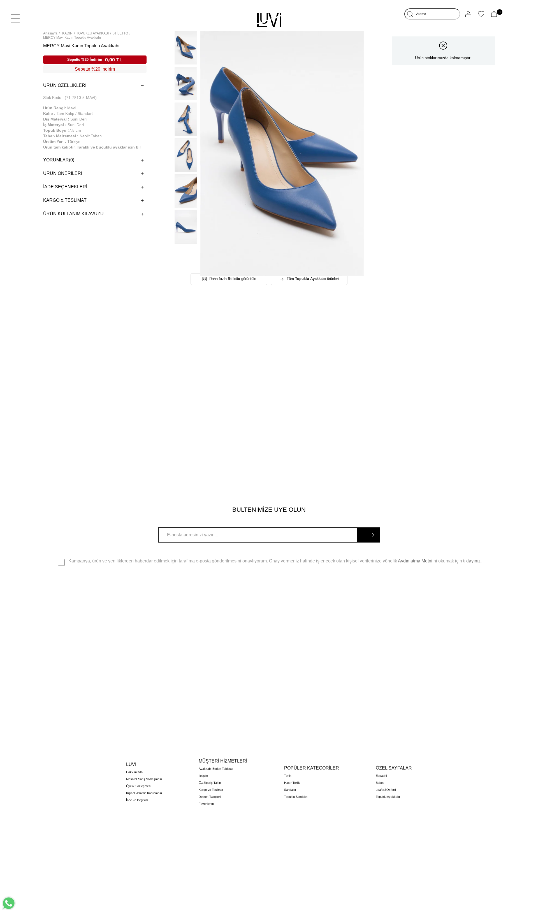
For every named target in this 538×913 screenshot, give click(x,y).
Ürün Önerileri (62, 173)
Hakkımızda (134, 772)
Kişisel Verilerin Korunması (144, 793)
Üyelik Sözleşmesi (138, 786)
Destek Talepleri (210, 796)
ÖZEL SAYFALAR (394, 768)
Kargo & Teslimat (65, 200)
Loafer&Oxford (386, 789)
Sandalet (290, 789)
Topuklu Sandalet (295, 796)
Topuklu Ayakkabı (388, 796)
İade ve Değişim (137, 800)
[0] (494, 14)
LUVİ (131, 764)
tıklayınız (472, 561)
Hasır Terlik (292, 782)
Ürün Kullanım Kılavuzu (73, 213)
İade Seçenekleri (65, 186)
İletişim (203, 775)
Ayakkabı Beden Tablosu (216, 768)
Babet (380, 782)
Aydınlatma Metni (415, 561)
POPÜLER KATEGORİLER (311, 768)
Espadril (381, 775)
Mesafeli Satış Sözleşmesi (144, 779)
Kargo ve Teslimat (211, 789)
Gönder (368, 535)
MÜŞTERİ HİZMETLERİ (223, 761)
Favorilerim (206, 803)
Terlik (287, 775)
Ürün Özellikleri (64, 85)
